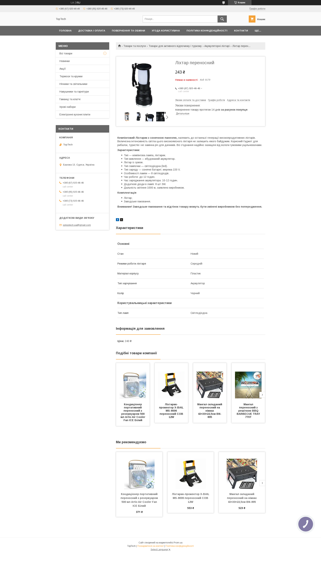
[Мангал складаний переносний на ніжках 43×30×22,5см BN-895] (210, 381)
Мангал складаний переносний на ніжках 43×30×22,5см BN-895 (210, 410)
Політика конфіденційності (207, 30)
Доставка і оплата (91, 30)
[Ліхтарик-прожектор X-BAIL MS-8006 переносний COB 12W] (171, 381)
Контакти (241, 30)
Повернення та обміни (128, 30)
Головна (65, 30)
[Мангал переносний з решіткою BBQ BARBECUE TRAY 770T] (248, 381)
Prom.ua (178, 542)
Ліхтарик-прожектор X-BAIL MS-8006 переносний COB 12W (171, 410)
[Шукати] (222, 19)
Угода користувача (166, 30)
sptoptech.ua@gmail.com (77, 225)
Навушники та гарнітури (74, 91)
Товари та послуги (134, 45)
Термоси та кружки (70, 76)
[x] (121, 220)
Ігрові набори (67, 106)
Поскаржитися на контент (150, 546)
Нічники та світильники (73, 83)
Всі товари (65, 53)
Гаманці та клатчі (69, 99)
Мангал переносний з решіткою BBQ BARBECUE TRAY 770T (249, 410)
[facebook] (117, 220)
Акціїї (62, 68)
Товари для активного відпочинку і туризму (175, 45)
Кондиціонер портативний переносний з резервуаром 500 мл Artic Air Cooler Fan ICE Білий (133, 412)
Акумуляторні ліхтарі (217, 45)
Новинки (64, 61)
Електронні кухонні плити (74, 114)
